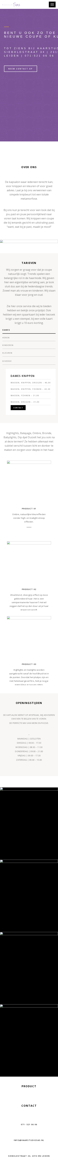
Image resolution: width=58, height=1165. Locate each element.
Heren (6, 337)
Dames (6, 330)
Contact (18, 407)
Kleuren (7, 353)
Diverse (7, 361)
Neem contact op (20, 68)
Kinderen (8, 345)
